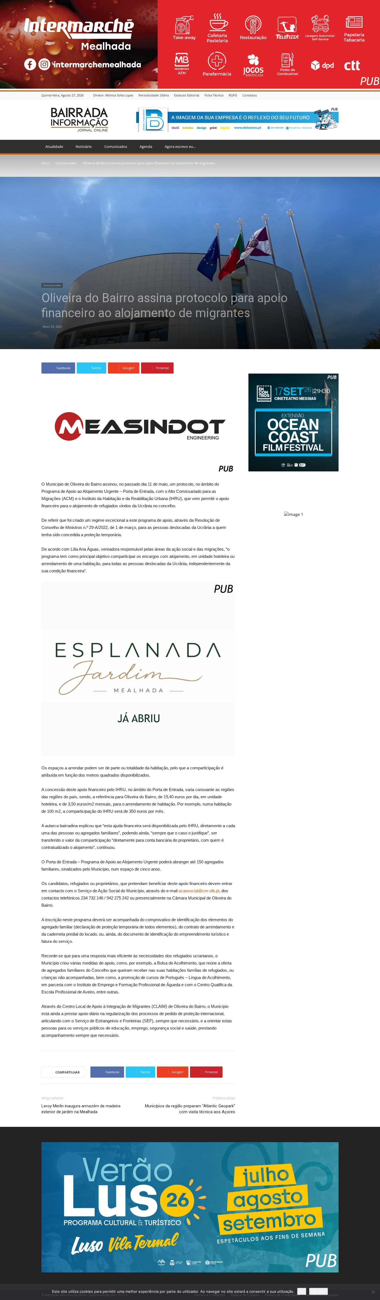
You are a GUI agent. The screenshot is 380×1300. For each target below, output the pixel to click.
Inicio (45, 163)
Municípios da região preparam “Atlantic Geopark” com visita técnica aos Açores (190, 1108)
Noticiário (84, 146)
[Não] (373, 1292)
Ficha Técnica (213, 95)
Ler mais (318, 1291)
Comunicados (115, 146)
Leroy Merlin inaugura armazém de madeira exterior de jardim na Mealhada (80, 1108)
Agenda (146, 146)
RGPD (233, 95)
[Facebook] (335, 95)
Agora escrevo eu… (180, 146)
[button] (332, 147)
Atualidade (54, 146)
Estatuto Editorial (186, 95)
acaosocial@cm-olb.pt (199, 890)
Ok (301, 1291)
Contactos (249, 95)
